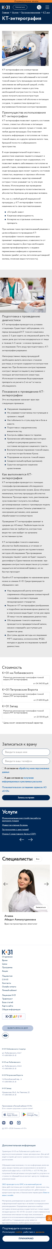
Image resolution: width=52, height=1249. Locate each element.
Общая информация (11, 1009)
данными (40, 1232)
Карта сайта (7, 1006)
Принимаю (26, 1238)
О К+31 (5, 979)
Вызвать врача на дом (18, 1028)
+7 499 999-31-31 (9, 1055)
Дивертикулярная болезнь (15, 825)
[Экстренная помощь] (48, 1218)
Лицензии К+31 (9, 995)
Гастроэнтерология (30, 12)
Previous (22, 839)
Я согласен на (25, 770)
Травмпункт (7, 999)
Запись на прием (26, 797)
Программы (7, 967)
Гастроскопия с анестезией (15, 829)
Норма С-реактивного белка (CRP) (19, 834)
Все (37, 859)
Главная (5, 12)
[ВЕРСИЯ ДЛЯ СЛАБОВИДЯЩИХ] (5, 1035)
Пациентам (7, 976)
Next (30, 839)
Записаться (20, 7)
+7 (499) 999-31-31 (39, 7)
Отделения (7, 957)
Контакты (6, 983)
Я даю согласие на (22, 779)
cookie (18, 1232)
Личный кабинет (9, 990)
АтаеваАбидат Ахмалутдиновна (20, 917)
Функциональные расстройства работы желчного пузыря (21, 819)
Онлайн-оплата (9, 986)
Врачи (4, 960)
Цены (4, 964)
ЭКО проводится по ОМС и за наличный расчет (22, 1184)
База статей (7, 1002)
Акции (5, 971)
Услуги (15, 12)
